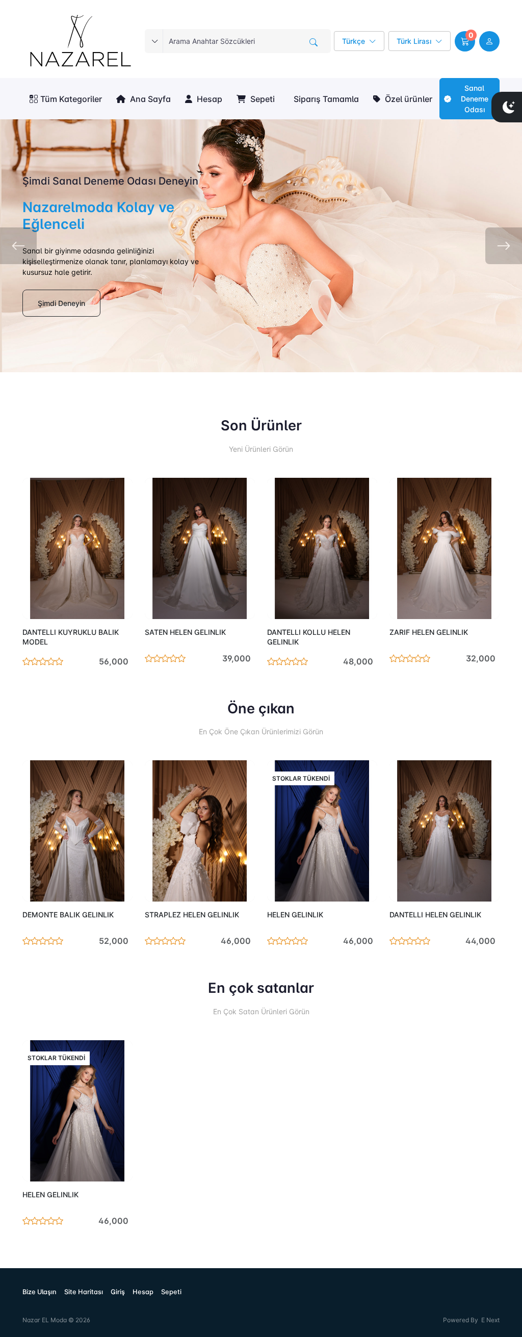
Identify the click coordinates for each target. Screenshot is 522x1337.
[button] (465, 41)
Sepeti (261, 99)
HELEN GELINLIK (295, 914)
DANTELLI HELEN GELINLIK (435, 914)
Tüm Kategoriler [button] (71, 99)
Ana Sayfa (149, 99)
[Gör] (34, 605)
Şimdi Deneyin (61, 303)
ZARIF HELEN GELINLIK (428, 632)
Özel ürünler (407, 99)
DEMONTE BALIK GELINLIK (68, 914)
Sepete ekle (101, 605)
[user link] (489, 41)
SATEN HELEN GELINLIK (185, 632)
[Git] (313, 42)
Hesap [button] (208, 99)
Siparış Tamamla (325, 99)
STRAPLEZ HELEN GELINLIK (192, 914)
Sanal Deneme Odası (474, 99)
